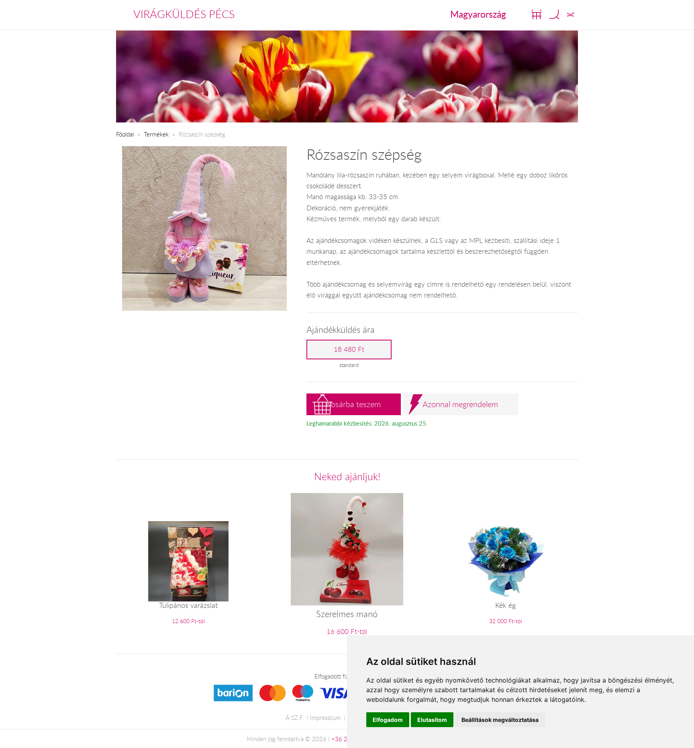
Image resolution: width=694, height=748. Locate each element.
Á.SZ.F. (295, 717)
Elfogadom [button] (388, 719)
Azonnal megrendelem (460, 404)
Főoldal (125, 134)
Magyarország (478, 14)
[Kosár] (536, 14)
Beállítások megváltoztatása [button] (500, 719)
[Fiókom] (570, 14)
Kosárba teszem (353, 404)
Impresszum (325, 717)
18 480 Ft (349, 349)
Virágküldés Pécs (184, 14)
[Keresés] (554, 14)
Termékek (156, 134)
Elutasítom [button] (432, 719)
